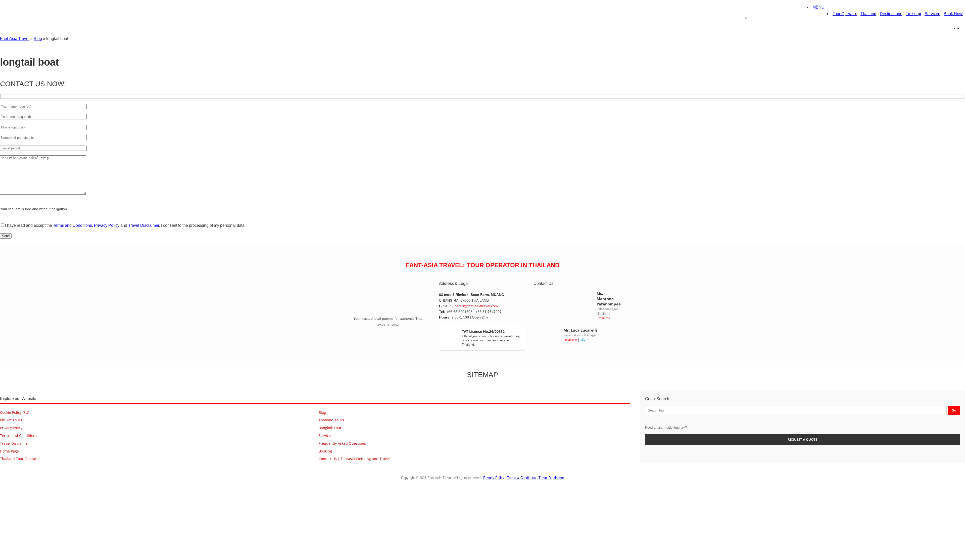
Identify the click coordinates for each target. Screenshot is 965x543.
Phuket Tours (11, 420)
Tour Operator (845, 14)
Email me (603, 318)
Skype (584, 339)
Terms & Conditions (521, 478)
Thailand (868, 14)
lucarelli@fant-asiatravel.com (475, 306)
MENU (818, 7)
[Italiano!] (963, 28)
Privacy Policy (106, 225)
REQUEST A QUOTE (802, 439)
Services (932, 14)
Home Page (9, 451)
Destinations (891, 14)
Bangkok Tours (331, 427)
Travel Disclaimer (143, 225)
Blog (38, 38)
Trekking (913, 14)
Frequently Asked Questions (342, 443)
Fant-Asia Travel (14, 38)
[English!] (959, 28)
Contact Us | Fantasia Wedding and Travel (354, 458)
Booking (325, 451)
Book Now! (953, 14)
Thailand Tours (331, 420)
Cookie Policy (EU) (14, 412)
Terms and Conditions (72, 225)
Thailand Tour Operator (20, 458)
